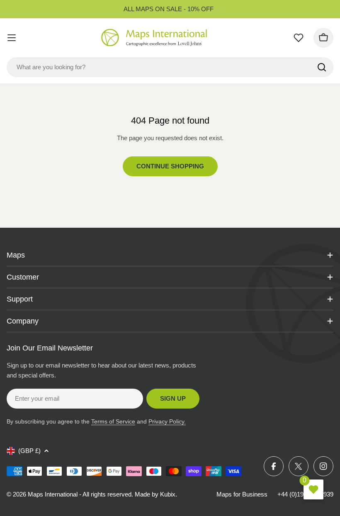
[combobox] (170, 67)
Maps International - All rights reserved (79, 494)
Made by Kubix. (156, 494)
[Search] (322, 67)
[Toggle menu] (12, 38)
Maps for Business (241, 494)
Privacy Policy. (167, 421)
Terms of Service (113, 421)
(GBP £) (29, 450)
